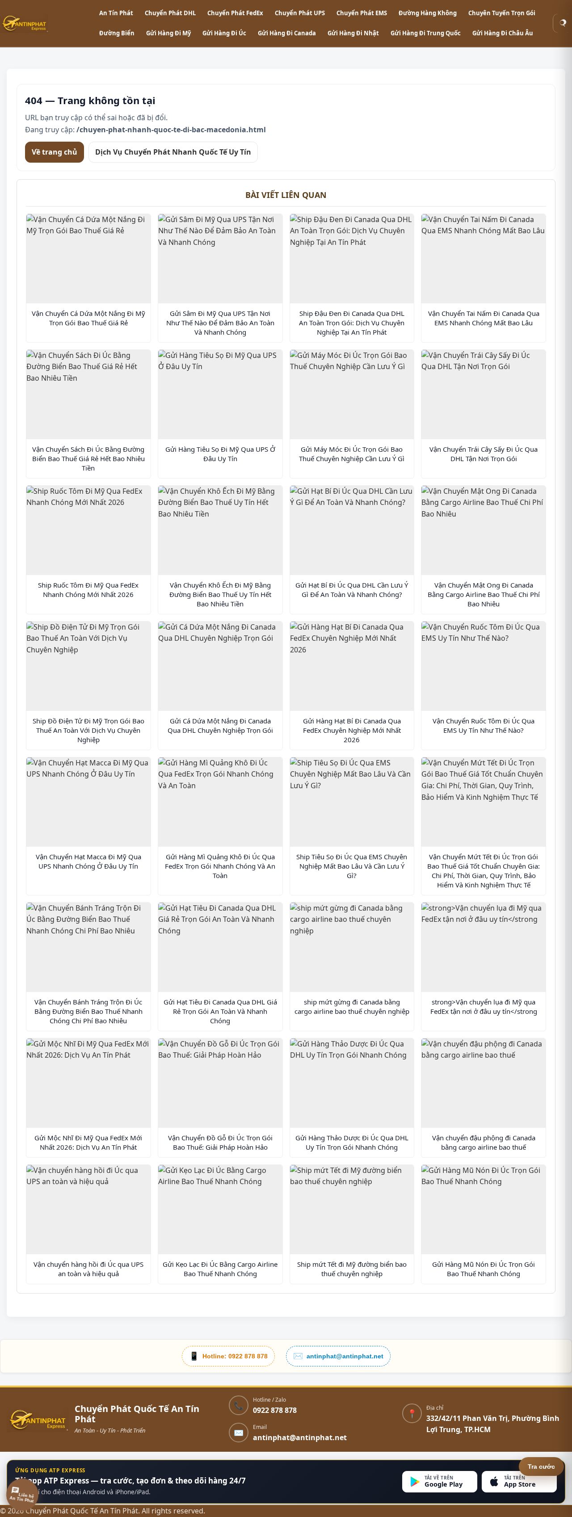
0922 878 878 (275, 1411)
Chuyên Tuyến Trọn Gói (501, 13)
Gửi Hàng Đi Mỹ (168, 33)
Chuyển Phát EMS (361, 13)
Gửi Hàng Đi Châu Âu (502, 33)
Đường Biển (117, 33)
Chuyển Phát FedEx (235, 13)
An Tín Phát (116, 13)
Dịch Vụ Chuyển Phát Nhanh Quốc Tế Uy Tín (173, 151)
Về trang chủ (54, 151)
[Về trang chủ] (37, 1419)
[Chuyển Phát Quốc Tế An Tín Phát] (44, 23)
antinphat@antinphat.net (300, 1437)
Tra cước (541, 1466)
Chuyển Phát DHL (170, 13)
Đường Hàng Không (428, 13)
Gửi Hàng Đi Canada (287, 33)
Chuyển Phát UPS (300, 13)
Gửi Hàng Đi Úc (224, 33)
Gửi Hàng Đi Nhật (353, 33)
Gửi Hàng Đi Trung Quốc (426, 33)
